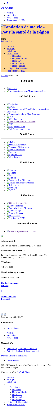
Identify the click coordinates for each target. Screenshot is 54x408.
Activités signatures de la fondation (22, 348)
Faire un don (6, 41)
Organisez (13, 356)
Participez (22, 356)
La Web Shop (23, 372)
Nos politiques (13, 328)
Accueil (10, 13)
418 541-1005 (7, 8)
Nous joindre (12, 18)
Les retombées (13, 360)
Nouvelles (11, 15)
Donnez (4, 356)
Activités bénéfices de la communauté (23, 351)
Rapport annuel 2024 (16, 20)
